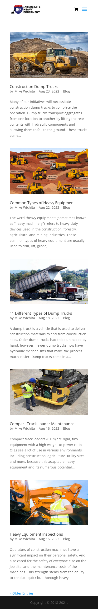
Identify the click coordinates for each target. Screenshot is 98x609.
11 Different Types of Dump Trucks (41, 313)
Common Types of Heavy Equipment (42, 202)
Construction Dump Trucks (34, 86)
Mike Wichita (25, 91)
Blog (66, 91)
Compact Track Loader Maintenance (42, 423)
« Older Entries (22, 593)
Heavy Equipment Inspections (36, 534)
